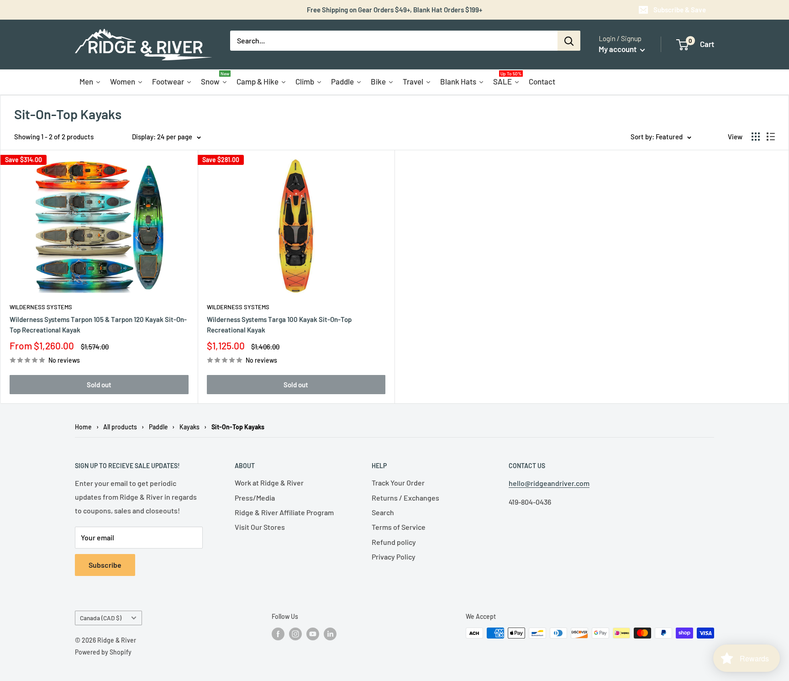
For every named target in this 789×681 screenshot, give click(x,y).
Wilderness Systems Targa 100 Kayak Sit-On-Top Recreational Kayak (279, 324)
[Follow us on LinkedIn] (330, 634)
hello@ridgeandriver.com (549, 483)
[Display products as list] (771, 136)
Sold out (99, 384)
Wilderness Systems (41, 307)
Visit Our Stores (260, 527)
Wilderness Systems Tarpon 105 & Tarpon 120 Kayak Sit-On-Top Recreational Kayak (98, 324)
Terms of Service (399, 527)
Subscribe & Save (679, 9)
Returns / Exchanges (405, 497)
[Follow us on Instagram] (295, 634)
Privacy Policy (394, 556)
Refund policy (394, 542)
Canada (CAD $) (100, 618)
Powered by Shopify (103, 652)
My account (618, 48)
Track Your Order (398, 482)
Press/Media (255, 497)
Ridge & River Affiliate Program (284, 512)
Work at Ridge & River (269, 482)
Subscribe (105, 564)
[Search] (569, 41)
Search (383, 512)
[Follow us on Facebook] (278, 634)
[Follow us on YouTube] (312, 634)
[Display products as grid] (756, 136)
